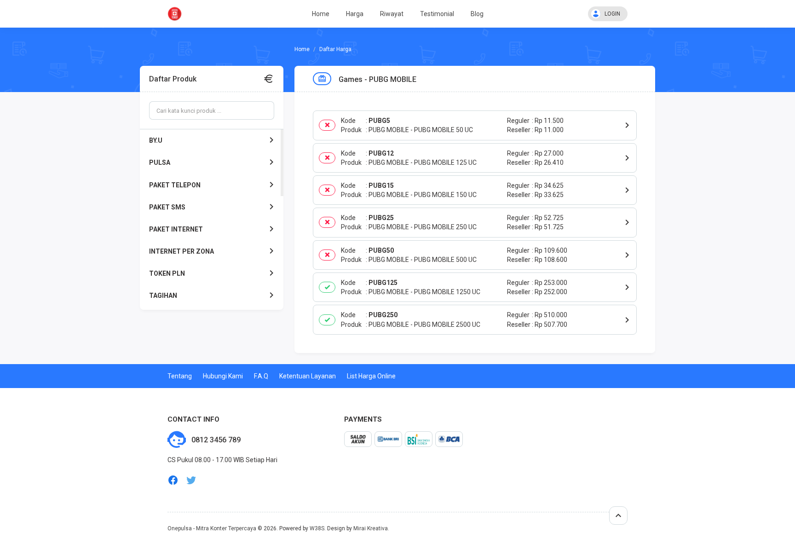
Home (320, 13)
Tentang (179, 376)
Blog (477, 13)
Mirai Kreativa (370, 528)
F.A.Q (261, 376)
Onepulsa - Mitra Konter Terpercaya (211, 528)
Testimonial (437, 13)
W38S (317, 528)
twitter (191, 480)
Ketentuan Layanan (307, 376)
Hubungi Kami (223, 376)
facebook (173, 480)
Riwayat (391, 13)
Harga (354, 13)
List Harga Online (371, 376)
